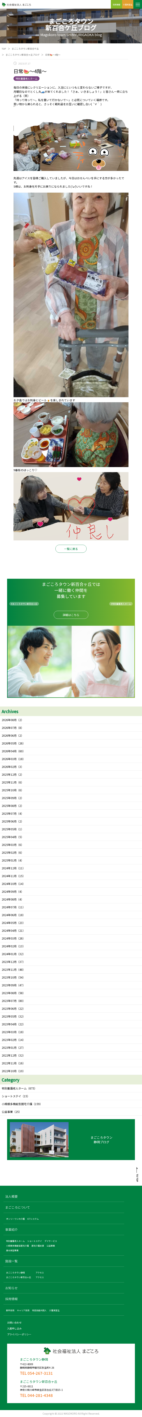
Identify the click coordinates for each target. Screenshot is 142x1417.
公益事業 (7, 1112)
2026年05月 (9, 743)
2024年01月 (9, 954)
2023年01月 (9, 1047)
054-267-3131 (40, 1373)
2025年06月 (9, 821)
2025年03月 (9, 845)
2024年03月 (9, 938)
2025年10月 (9, 790)
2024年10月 (9, 884)
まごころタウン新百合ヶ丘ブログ (22, 54)
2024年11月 (9, 876)
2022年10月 (9, 1071)
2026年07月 (9, 728)
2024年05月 (9, 923)
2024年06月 (9, 915)
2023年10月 (9, 977)
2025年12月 (9, 774)
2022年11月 (9, 1063)
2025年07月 (9, 813)
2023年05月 (9, 1016)
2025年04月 (9, 837)
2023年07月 (9, 1001)
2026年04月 (9, 751)
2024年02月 (9, 946)
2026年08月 (9, 720)
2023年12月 (9, 962)
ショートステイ (11, 1096)
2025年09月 (9, 798)
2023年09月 (9, 985)
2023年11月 (9, 969)
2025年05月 (9, 829)
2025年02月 (9, 852)
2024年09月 (9, 891)
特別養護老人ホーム (14, 1088)
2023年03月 (9, 1032)
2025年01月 (9, 860)
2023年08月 (9, 993)
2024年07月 (9, 907)
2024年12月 (9, 868)
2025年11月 (9, 782)
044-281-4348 (40, 1395)
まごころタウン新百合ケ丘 (25, 48)
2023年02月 (9, 1040)
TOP (4, 48)
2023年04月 (9, 1024)
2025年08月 (9, 806)
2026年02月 (9, 767)
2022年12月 (9, 1055)
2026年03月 (9, 759)
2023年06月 (9, 1008)
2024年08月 (9, 899)
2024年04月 (9, 930)
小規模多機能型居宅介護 (17, 1104)
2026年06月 (9, 735)
